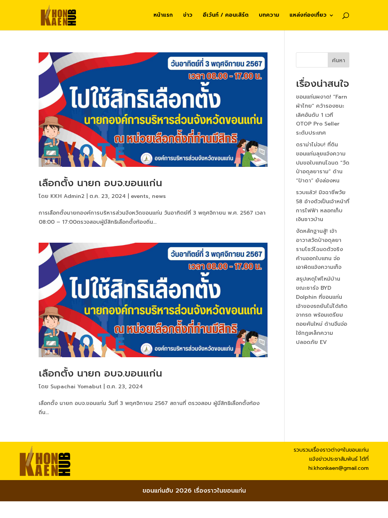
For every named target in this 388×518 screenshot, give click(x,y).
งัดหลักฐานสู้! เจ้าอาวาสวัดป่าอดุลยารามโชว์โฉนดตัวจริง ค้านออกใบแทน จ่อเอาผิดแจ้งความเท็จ (319, 249)
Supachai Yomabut (76, 387)
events (140, 196)
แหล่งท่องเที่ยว (308, 16)
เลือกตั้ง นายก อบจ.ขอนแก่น (100, 183)
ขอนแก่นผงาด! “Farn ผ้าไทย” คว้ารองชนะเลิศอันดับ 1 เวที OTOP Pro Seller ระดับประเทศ (321, 115)
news (159, 196)
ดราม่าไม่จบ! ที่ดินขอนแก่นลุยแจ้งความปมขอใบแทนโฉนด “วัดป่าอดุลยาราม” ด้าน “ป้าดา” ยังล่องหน (322, 163)
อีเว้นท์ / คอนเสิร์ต (226, 16)
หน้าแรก (163, 16)
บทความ (269, 16)
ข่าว (187, 16)
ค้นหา (338, 60)
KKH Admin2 (67, 196)
